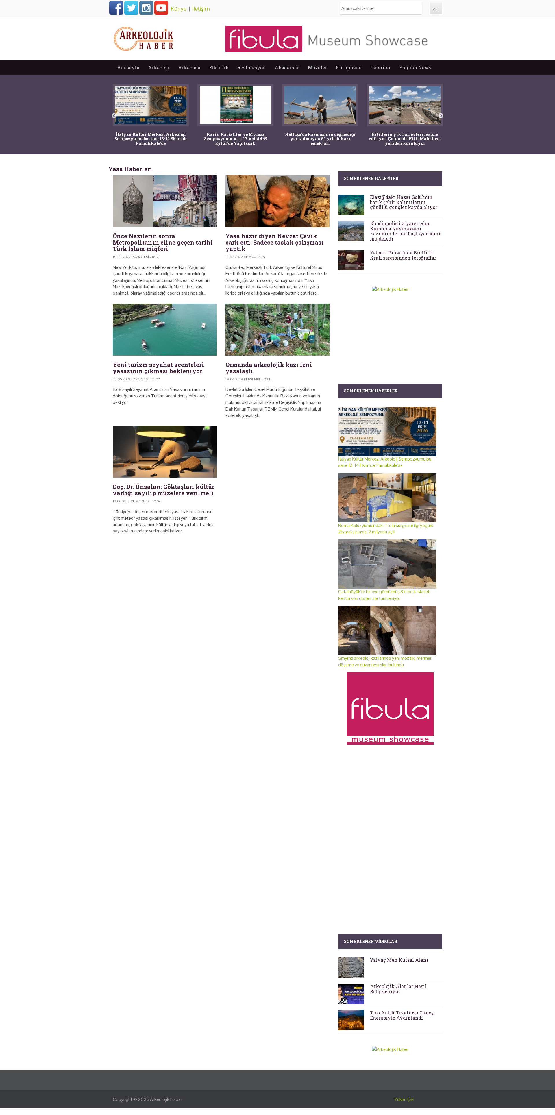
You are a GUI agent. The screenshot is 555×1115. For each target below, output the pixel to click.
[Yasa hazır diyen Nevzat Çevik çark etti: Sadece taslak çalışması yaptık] (277, 201)
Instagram (146, 8)
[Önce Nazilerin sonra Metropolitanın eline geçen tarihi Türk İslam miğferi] (165, 201)
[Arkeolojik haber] (144, 37)
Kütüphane (349, 67)
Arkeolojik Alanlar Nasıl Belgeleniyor (398, 988)
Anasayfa (128, 67)
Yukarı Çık (404, 1099)
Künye (178, 8)
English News (415, 67)
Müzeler (317, 67)
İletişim (201, 8)
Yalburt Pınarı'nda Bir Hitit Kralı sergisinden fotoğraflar (403, 255)
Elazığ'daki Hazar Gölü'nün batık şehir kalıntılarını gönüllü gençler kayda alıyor (403, 202)
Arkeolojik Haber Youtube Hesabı (161, 8)
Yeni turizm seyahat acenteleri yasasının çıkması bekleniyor (158, 368)
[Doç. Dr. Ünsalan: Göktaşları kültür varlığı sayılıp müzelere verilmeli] (165, 452)
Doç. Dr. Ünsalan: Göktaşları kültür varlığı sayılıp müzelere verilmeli (163, 490)
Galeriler (380, 67)
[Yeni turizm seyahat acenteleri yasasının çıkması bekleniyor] (165, 330)
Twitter (131, 8)
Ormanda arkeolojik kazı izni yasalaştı (268, 368)
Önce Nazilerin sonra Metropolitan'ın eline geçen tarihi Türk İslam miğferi (163, 242)
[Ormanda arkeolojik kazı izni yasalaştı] (277, 330)
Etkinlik (219, 67)
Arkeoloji (158, 67)
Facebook (116, 8)
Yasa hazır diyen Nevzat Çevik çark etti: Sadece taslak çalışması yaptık (274, 242)
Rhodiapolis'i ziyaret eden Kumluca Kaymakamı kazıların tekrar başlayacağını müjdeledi (405, 231)
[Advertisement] (221, 588)
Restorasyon (251, 67)
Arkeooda (189, 67)
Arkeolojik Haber (166, 1099)
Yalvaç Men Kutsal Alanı (399, 960)
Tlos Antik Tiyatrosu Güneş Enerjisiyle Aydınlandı (402, 1015)
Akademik (287, 67)
